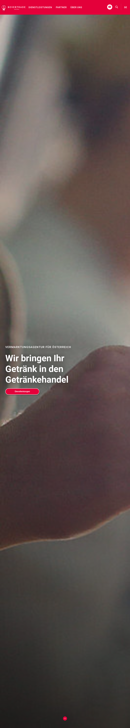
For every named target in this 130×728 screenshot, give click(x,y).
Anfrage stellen (109, 7)
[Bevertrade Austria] (12, 8)
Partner (61, 7)
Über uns (76, 7)
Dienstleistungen (40, 7)
